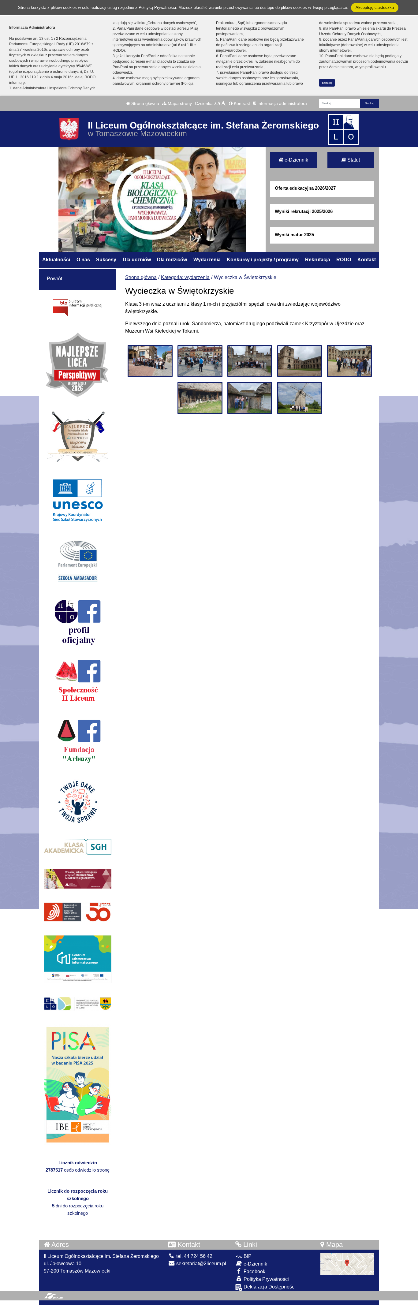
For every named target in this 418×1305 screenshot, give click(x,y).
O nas (83, 259)
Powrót (54, 278)
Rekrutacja (317, 259)
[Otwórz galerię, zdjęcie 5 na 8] (349, 361)
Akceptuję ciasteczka (375, 7)
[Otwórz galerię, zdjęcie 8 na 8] (299, 398)
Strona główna (144, 103)
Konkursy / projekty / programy (263, 259)
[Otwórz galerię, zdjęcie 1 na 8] (150, 361)
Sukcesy (106, 259)
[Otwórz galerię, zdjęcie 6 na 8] (199, 398)
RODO (343, 259)
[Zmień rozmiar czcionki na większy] (219, 103)
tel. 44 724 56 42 (193, 1256)
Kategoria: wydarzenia (185, 277)
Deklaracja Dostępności (269, 1286)
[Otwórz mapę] (347, 1263)
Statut (353, 159)
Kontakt (366, 259)
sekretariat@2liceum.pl (200, 1263)
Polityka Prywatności (265, 1279)
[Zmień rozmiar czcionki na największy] (223, 103)
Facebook (253, 1271)
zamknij (327, 82)
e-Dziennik (295, 159)
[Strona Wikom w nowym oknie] (53, 1296)
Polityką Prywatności (157, 7)
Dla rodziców (172, 259)
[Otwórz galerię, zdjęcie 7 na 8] (249, 398)
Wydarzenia (207, 259)
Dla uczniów (137, 259)
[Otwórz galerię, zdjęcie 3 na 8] (249, 361)
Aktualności (56, 259)
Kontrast (241, 103)
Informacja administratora (281, 103)
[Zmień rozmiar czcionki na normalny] (215, 103)
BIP (247, 1256)
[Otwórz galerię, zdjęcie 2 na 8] (199, 361)
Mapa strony (179, 103)
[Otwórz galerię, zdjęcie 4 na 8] (299, 361)
